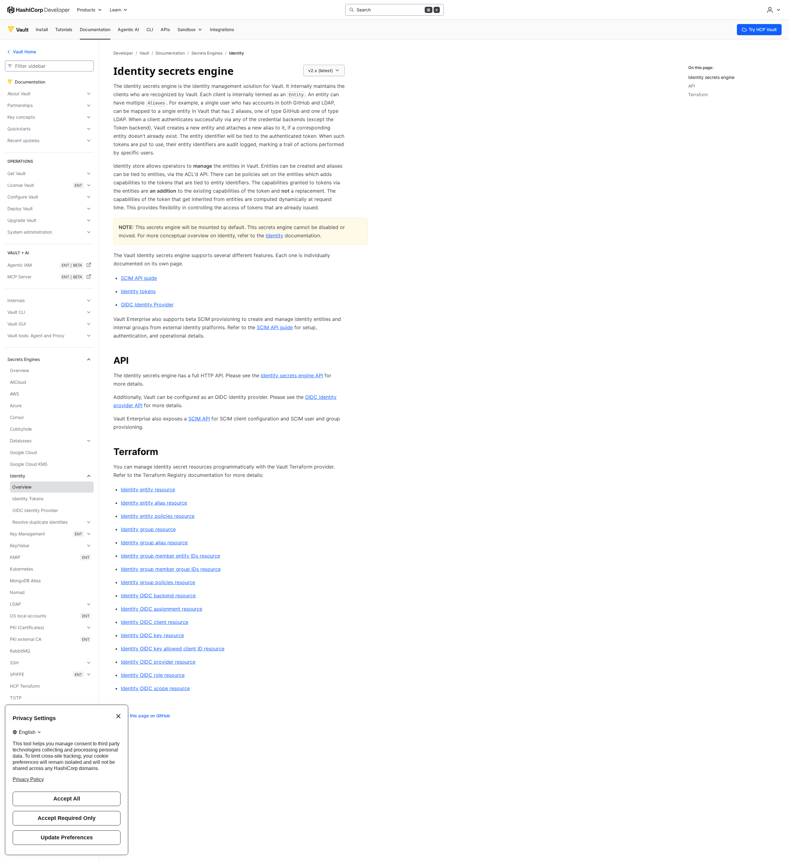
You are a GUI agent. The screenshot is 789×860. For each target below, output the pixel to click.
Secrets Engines (207, 53)
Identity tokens (138, 291)
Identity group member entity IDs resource (170, 556)
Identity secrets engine (711, 77)
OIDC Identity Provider (147, 304)
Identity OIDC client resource (154, 622)
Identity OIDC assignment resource (161, 609)
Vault (144, 53)
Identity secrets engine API (292, 375)
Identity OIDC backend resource (158, 595)
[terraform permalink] (164, 452)
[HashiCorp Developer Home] (38, 10)
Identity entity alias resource (154, 503)
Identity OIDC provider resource (158, 662)
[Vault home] (17, 29)
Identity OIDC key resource (152, 635)
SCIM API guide (139, 278)
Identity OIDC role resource (153, 675)
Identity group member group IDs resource (171, 569)
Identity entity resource (148, 489)
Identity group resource (148, 529)
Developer (123, 53)
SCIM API (199, 419)
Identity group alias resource (154, 542)
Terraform (698, 94)
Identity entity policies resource (157, 516)
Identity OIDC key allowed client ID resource (172, 648)
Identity (274, 235)
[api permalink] (134, 361)
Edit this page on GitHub (145, 715)
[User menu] (773, 9)
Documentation (170, 53)
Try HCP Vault (763, 29)
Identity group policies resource (158, 582)
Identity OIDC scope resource (155, 688)
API (691, 85)
